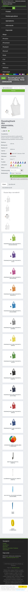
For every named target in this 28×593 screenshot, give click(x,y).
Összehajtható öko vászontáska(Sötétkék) (13, 395)
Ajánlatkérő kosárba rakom (19, 176)
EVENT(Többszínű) (13, 529)
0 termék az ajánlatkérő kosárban (9, 2)
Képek (4, 184)
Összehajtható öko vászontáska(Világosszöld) (13, 244)
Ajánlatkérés (10, 21)
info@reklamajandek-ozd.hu (12, 557)
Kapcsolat (9, 30)
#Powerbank (6, 42)
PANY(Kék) (12, 513)
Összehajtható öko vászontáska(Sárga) (13, 345)
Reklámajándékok (12, 16)
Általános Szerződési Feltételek (10, 548)
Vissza (3, 78)
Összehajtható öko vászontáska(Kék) (13, 429)
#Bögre (5, 34)
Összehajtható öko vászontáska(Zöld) (13, 362)
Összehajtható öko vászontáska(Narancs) (13, 295)
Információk (9, 25)
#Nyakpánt (6, 47)
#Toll (4, 59)
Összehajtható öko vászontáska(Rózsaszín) (13, 278)
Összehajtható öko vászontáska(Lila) (13, 261)
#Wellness (5, 67)
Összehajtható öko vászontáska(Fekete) (13, 378)
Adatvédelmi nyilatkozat (20, 589)
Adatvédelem (6, 549)
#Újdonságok (6, 72)
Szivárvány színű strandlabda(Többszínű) (12, 446)
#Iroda (4, 55)
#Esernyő (5, 51)
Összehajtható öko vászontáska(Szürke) (13, 328)
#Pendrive (5, 38)
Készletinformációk (7, 187)
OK (22, 586)
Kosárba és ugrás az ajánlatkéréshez (20, 179)
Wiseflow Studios (16, 567)
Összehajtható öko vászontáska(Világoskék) (13, 311)
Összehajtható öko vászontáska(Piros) (13, 412)
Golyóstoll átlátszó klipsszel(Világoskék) (13, 496)
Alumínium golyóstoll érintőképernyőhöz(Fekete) (13, 479)
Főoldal (8, 11)
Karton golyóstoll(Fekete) (12, 462)
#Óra (4, 63)
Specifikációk (11, 184)
